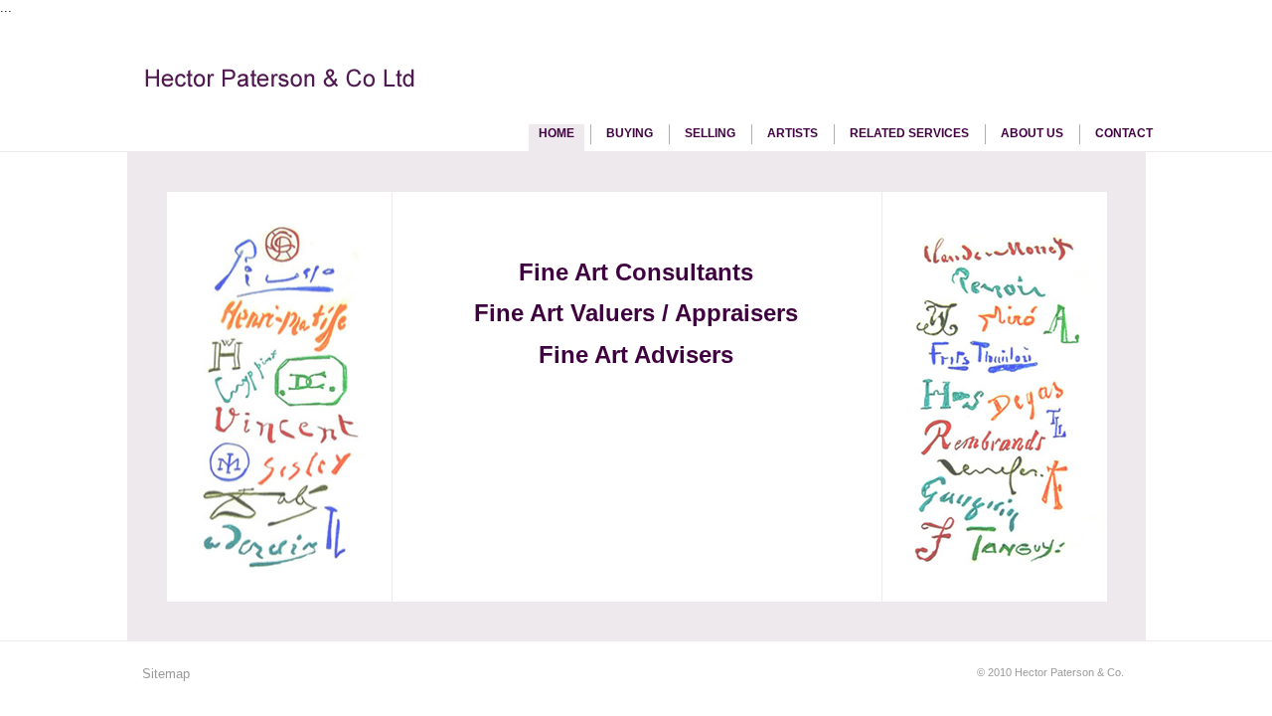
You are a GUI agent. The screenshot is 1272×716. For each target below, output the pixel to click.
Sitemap (166, 673)
